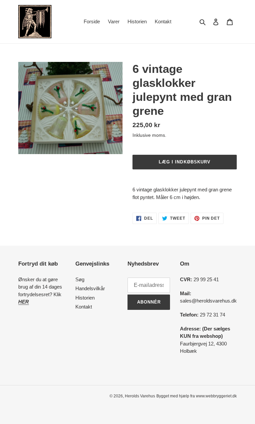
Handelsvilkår (90, 288)
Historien (85, 298)
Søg (79, 279)
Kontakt (83, 307)
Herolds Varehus (140, 396)
